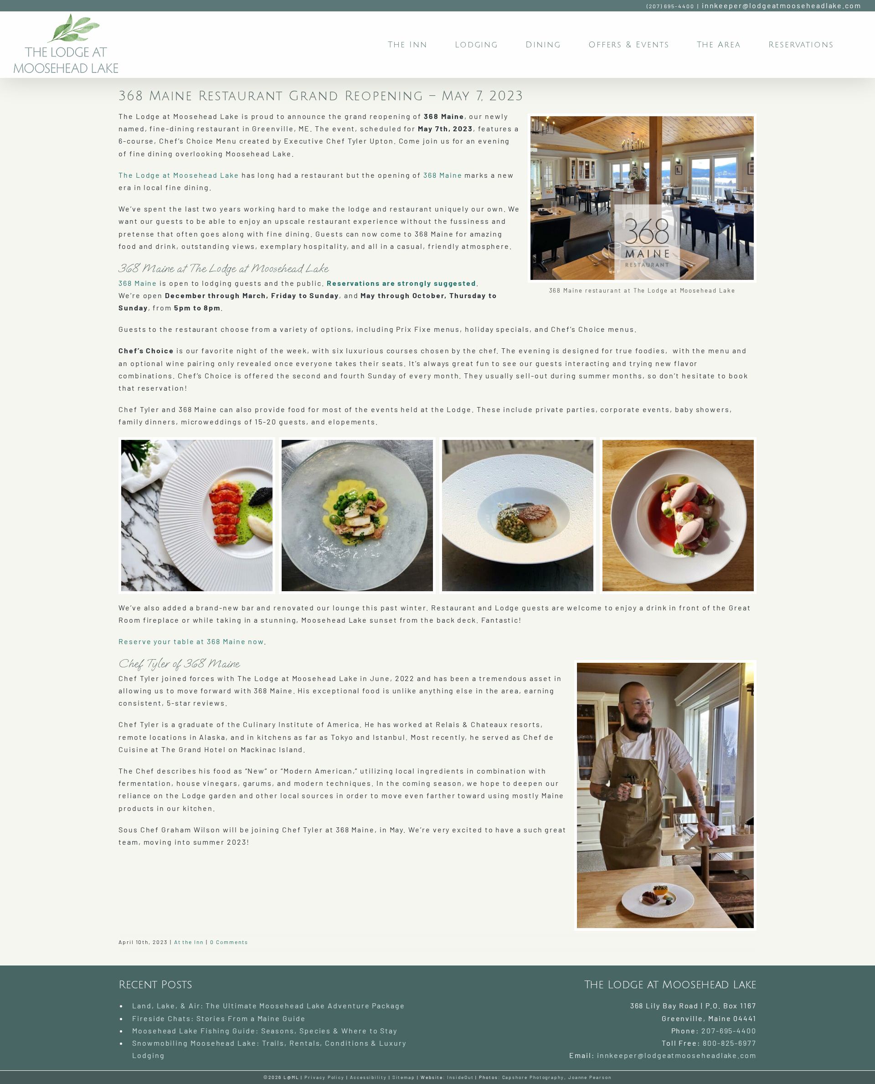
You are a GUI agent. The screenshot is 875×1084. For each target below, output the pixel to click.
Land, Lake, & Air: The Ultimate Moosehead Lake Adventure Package (268, 1005)
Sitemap (403, 1077)
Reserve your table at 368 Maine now (191, 641)
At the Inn (189, 942)
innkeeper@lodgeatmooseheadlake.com (781, 5)
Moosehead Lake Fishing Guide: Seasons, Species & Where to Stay (264, 1030)
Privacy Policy (324, 1077)
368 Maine (442, 174)
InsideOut (460, 1077)
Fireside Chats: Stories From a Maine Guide (219, 1018)
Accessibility (368, 1077)
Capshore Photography (533, 1077)
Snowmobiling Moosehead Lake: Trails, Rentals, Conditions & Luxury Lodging (269, 1048)
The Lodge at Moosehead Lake (178, 174)
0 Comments (229, 942)
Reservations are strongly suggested (400, 283)
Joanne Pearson (590, 1077)
